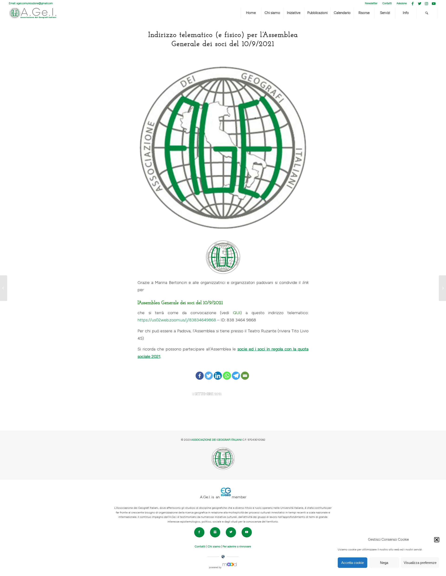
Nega (384, 563)
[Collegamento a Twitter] (419, 3)
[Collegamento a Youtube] (433, 3)
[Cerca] (426, 13)
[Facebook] (200, 372)
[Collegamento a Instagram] (426, 3)
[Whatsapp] (227, 372)
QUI (236, 313)
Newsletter (371, 3)
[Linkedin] (218, 372)
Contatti (387, 3)
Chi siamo (214, 546)
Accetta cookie (352, 563)
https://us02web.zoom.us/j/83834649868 (177, 320)
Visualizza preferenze (420, 563)
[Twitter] (209, 372)
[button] (436, 539)
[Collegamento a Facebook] (412, 3)
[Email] (245, 372)
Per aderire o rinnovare (237, 546)
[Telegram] (236, 372)
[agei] (223, 148)
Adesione (402, 3)
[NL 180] (3, 288)
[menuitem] (371, 3)
